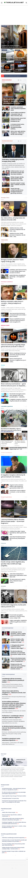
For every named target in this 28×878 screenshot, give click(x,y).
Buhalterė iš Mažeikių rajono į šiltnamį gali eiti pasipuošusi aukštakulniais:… (11, 430)
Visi (18, 80)
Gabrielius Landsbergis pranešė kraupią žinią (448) (13, 160)
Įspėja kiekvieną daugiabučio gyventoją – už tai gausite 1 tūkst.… (18, 276)
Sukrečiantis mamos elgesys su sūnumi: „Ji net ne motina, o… (17, 492)
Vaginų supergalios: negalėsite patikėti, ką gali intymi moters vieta (18, 622)
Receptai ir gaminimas (6, 497)
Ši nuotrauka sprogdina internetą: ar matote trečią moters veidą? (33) (17, 616)
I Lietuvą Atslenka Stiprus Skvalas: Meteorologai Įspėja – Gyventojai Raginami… (13, 521)
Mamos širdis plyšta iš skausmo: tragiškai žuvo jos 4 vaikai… (18, 360)
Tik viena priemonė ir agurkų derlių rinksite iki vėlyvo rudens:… (17, 581)
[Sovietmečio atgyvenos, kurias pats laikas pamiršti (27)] (14, 37)
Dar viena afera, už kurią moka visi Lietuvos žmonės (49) (13, 219)
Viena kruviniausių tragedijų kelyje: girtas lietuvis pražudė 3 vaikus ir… (13, 346)
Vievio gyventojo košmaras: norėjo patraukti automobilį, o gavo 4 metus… (18, 315)
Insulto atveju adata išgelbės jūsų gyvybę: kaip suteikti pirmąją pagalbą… (13, 564)
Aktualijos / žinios (5, 197)
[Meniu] (1, 3)
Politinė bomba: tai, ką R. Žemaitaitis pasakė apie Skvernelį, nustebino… (17, 172)
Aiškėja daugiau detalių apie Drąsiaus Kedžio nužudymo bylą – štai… (17, 178)
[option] (14, 49)
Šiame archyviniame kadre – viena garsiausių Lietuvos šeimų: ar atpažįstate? (18, 659)
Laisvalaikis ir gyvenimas (7, 406)
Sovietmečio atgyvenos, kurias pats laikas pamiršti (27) (13, 606)
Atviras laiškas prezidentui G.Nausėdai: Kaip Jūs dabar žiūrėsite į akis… (18, 114)
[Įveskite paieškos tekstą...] (26, 3)
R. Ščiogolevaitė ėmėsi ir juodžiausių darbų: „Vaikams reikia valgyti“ (18, 646)
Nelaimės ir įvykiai (5, 325)
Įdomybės (4, 26)
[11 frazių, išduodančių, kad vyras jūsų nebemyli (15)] (7, 55)
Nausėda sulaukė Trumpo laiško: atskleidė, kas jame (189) (18, 184)
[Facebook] (13, 779)
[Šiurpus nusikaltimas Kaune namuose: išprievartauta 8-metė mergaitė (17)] (4, 320)
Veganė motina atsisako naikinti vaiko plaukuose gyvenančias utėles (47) (16, 486)
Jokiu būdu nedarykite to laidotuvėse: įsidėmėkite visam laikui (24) (18, 575)
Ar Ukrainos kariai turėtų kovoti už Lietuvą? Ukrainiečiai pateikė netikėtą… (17, 127)
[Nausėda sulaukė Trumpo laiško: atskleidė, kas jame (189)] (6, 184)
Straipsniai (4, 50)
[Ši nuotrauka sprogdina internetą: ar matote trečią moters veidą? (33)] (4, 616)
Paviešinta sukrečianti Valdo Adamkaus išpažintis (11, 739)
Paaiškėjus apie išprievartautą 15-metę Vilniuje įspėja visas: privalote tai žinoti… (18, 271)
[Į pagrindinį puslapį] (14, 2)
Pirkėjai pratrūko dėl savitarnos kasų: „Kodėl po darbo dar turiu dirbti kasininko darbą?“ (18, 666)
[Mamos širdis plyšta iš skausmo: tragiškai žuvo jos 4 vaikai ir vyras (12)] (4, 360)
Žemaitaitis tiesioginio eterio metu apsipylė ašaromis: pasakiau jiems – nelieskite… (17, 395)
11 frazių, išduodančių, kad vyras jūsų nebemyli (7, 60)
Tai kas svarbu (4, 240)
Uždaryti (24, 431)
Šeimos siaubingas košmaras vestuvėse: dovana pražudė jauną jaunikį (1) (18, 354)
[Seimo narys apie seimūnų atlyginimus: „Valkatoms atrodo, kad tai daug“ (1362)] (6, 133)
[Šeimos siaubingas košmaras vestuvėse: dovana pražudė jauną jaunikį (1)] (4, 354)
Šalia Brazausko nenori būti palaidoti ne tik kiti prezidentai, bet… (18, 119)
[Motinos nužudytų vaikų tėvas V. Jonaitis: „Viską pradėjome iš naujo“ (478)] (14, 94)
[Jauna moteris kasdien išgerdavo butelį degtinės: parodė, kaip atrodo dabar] (20, 67)
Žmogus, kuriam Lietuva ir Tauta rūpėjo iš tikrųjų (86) (12, 261)
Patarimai (3, 543)
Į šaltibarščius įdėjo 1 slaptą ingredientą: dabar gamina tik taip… (18, 533)
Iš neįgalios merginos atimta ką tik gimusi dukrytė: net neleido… (18, 400)
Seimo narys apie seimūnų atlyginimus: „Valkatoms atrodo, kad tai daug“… (18, 133)
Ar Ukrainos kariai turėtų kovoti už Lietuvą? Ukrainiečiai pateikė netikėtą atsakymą (13, 727)
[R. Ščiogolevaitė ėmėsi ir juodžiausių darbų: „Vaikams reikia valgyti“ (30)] (6, 647)
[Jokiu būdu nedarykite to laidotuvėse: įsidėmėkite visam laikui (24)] (4, 575)
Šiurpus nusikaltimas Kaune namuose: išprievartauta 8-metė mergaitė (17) (17, 320)
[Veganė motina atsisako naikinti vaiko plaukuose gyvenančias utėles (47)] (4, 486)
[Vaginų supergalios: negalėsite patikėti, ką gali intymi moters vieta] (4, 622)
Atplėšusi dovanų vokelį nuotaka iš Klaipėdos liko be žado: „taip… (17, 229)
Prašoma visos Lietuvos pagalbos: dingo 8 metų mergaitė (17, 75)
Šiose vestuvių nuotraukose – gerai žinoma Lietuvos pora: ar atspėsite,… (14, 385)
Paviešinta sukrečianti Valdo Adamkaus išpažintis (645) (18, 108)
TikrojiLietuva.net (4, 767)
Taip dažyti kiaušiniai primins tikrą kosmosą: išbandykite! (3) (18, 538)
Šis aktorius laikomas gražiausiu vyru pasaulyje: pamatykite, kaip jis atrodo (18, 653)
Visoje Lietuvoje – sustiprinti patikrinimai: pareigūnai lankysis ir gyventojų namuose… (17, 191)
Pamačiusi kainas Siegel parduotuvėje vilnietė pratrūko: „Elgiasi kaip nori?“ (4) (18, 447)
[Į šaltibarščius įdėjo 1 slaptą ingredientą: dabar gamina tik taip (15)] (4, 533)
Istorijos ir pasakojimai (6, 452)
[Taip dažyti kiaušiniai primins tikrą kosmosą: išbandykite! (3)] (4, 538)
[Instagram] (15, 779)
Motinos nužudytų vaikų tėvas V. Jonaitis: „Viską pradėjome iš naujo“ (17, 640)
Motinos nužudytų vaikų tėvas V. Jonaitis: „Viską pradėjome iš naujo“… (12, 303)
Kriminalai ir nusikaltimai (7, 281)
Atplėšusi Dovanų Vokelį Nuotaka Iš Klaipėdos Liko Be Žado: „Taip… (17, 235)
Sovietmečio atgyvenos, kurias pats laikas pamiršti (13, 46)
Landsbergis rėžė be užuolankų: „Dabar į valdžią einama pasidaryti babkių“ (18, 634)
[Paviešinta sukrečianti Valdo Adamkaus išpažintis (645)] (6, 108)
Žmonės (3, 365)
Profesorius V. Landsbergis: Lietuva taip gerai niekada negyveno (13, 716)
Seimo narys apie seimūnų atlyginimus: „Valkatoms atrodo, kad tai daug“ (14, 692)
